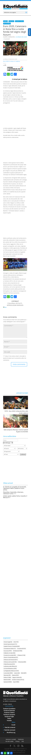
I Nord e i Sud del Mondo (11, 657)
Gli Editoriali (17, 651)
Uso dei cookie (9, 741)
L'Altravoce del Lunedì (10, 662)
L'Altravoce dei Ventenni (10, 659)
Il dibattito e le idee (9, 653)
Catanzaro (11, 21)
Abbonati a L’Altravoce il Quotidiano (13, 696)
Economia (8, 651)
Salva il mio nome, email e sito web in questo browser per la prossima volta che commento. (14, 358)
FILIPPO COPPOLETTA (9, 37)
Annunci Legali (8, 642)
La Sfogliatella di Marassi (11, 670)
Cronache (21, 648)
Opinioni (15, 675)
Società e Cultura (19, 21)
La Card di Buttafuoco (10, 668)
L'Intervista (22, 662)
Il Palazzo (21, 655)
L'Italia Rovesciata (9, 664)
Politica (7, 677)
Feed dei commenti (9, 730)
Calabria (5, 21)
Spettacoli (8, 682)
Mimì (23, 673)
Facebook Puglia (9, 716)
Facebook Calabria (9, 712)
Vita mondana (6, 23)
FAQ (23, 741)
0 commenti (7, 39)
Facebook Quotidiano (9, 708)
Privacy (17, 741)
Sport (16, 682)
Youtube (9, 720)
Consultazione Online (10, 648)
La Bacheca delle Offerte (10, 666)
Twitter (9, 718)
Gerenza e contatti (11, 739)
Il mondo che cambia (10, 655)
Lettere (17, 673)
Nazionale (7, 675)
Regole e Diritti (17, 677)
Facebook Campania (9, 714)
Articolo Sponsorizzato (10, 644)
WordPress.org (11, 732)
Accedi (13, 725)
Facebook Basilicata (9, 710)
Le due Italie (8, 673)
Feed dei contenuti (10, 727)
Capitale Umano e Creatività (11, 646)
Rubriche (7, 679)
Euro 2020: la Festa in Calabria (11, 61)
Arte (16, 642)
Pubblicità (21, 739)
